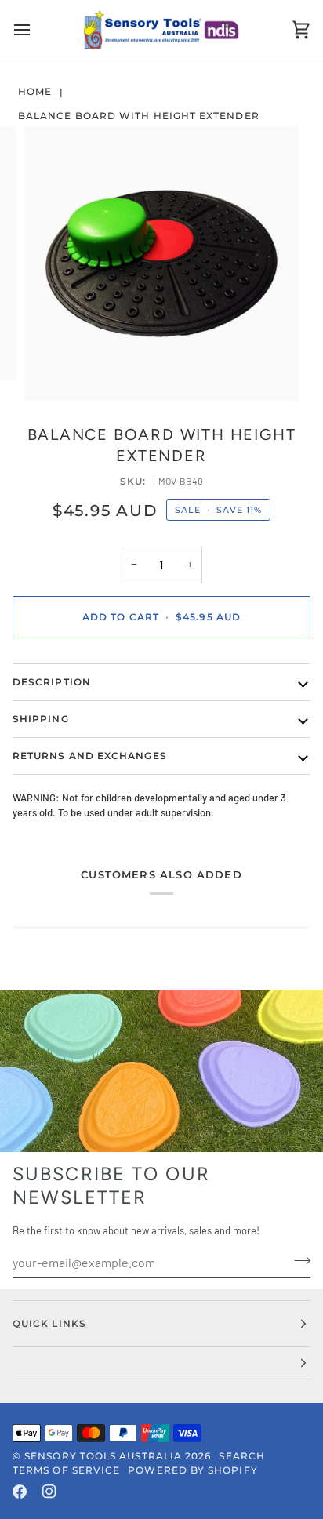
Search (241, 1456)
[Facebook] (20, 1491)
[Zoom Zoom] (161, 263)
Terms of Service (66, 1470)
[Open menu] (36, 30)
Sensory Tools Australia (103, 1456)
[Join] (297, 1260)
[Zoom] (53, 371)
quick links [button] (49, 1323)
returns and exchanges (90, 755)
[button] (161, 1363)
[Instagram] (49, 1491)
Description (52, 682)
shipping (41, 719)
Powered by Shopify (192, 1470)
